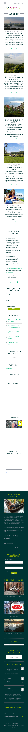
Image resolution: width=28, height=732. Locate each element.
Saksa (9, 164)
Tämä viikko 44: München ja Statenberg (14, 168)
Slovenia (15, 74)
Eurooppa (12, 31)
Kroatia (10, 74)
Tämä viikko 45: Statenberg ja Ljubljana (14, 121)
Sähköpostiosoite (10, 294)
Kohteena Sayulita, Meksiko (13, 690)
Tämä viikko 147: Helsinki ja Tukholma (14, 597)
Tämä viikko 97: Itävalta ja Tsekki (12, 670)
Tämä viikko (13, 118)
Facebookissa (14, 374)
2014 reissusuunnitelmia (14, 207)
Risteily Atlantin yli (8, 711)
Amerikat (7, 31)
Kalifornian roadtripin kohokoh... (11, 716)
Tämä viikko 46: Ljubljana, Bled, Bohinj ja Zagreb (14, 78)
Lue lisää (14, 48)
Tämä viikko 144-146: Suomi (14, 633)
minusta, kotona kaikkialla (15, 268)
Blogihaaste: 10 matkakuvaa (14, 33)
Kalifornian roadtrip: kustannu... (11, 713)
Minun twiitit (9, 368)
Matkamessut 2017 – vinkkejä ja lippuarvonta (14, 616)
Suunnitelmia (10, 205)
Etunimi (8, 300)
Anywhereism (9, 272)
